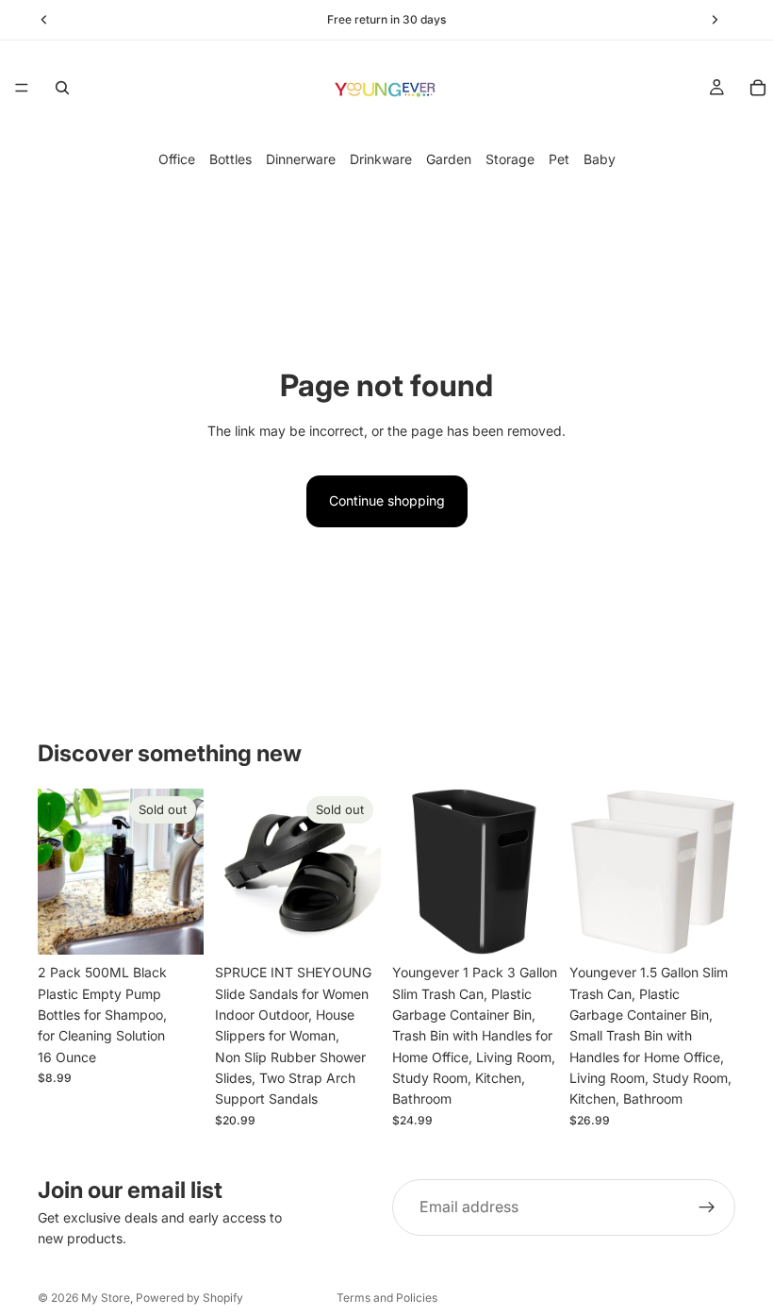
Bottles (230, 159)
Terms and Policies (387, 1297)
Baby (600, 159)
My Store (105, 1297)
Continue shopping (387, 500)
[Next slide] (360, 871)
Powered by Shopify (189, 1297)
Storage (510, 159)
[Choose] (529, 925)
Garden (448, 159)
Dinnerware (301, 159)
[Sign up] (707, 1207)
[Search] (62, 87)
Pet (559, 159)
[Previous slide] (235, 871)
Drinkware (381, 159)
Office (176, 159)
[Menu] (21, 87)
